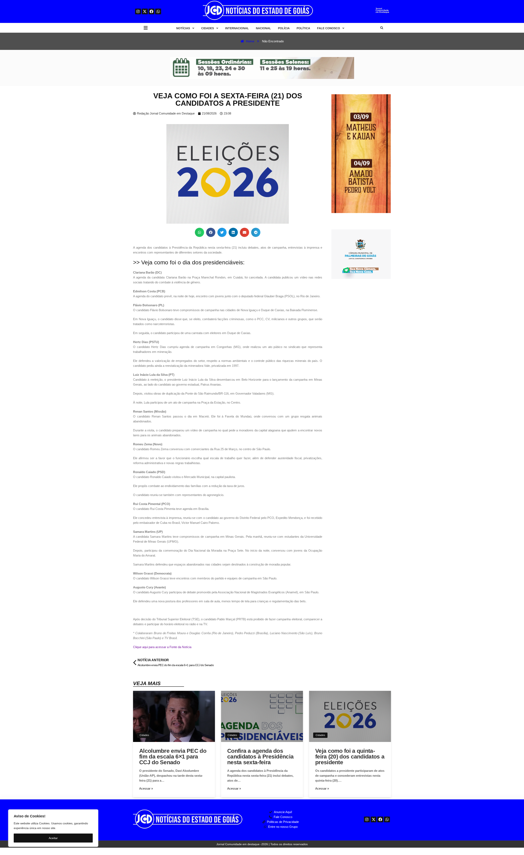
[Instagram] (138, 12)
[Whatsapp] (158, 12)
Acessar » (146, 788)
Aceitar (53, 838)
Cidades (144, 735)
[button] (145, 27)
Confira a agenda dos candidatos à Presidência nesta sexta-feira (260, 756)
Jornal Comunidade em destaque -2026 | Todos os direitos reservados (262, 844)
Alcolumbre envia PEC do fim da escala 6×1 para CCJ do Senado (172, 756)
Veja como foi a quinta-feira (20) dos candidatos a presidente (349, 756)
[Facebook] (152, 12)
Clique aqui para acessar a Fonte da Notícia (162, 647)
